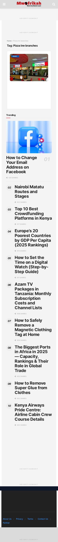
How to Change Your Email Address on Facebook (21, 164)
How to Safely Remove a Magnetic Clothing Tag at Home (33, 327)
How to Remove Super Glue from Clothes (31, 388)
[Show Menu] (4, 4)
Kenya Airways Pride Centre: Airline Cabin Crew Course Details (33, 412)
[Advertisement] (29, 11)
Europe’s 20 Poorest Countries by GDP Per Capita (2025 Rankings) (33, 237)
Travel (14, 56)
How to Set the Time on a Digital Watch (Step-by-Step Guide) (31, 264)
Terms (30, 519)
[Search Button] (53, 4)
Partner (6, 523)
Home (9, 41)
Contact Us (43, 519)
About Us (7, 519)
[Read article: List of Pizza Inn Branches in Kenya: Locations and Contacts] (29, 67)
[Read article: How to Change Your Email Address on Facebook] (29, 137)
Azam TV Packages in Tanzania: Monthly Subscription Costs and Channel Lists (33, 296)
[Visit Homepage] (29, 4)
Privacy (19, 519)
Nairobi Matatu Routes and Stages (29, 191)
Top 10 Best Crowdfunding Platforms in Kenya (33, 213)
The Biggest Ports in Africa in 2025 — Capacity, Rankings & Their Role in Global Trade (33, 358)
